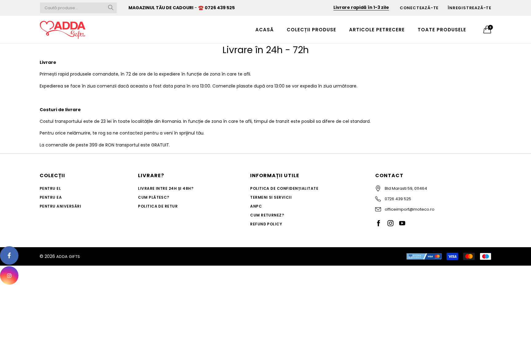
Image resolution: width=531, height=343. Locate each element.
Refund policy (266, 224)
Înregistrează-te (469, 8)
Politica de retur (158, 206)
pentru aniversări (60, 206)
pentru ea (51, 197)
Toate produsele (442, 29)
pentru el (50, 188)
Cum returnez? (267, 215)
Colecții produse (311, 29)
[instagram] (9, 275)
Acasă (264, 29)
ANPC (256, 206)
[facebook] (9, 255)
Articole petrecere (377, 29)
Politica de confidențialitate (284, 188)
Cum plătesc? (153, 197)
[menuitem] (264, 29)
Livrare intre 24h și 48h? (165, 188)
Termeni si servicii (271, 197)
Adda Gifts (68, 256)
